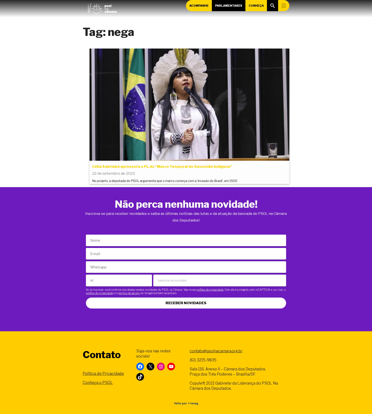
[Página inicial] (102, 7)
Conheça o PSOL (98, 382)
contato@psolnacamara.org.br (216, 351)
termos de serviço (129, 293)
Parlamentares (228, 5)
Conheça (256, 5)
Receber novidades (186, 303)
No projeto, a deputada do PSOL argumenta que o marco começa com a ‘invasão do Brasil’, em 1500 (164, 181)
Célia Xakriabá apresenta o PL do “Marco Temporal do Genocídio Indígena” (162, 166)
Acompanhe (199, 5)
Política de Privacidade (103, 373)
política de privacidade (210, 289)
